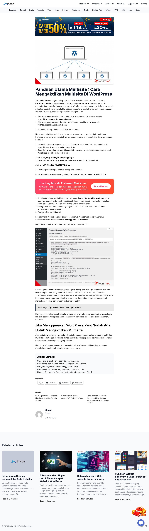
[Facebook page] (138, 526)
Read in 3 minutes (10, 499)
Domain (82, 4)
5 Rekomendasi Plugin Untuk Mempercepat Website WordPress (52, 478)
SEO (123, 10)
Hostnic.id (12, 526)
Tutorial (23, 10)
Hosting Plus (97, 10)
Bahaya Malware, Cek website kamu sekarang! (91, 477)
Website (40, 10)
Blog (130, 10)
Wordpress (76, 10)
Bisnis (86, 10)
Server (108, 4)
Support (131, 4)
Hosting (95, 4)
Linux (57, 10)
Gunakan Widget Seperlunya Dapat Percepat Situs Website (130, 476)
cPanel (108, 10)
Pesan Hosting (101, 186)
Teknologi (12, 10)
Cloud (138, 10)
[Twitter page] (146, 526)
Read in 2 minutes (47, 501)
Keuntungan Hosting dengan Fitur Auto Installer (17, 477)
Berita (31, 10)
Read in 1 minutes (85, 499)
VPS (116, 10)
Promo (144, 4)
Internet (120, 4)
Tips (49, 10)
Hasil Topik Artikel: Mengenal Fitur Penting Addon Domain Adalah (46, 398)
